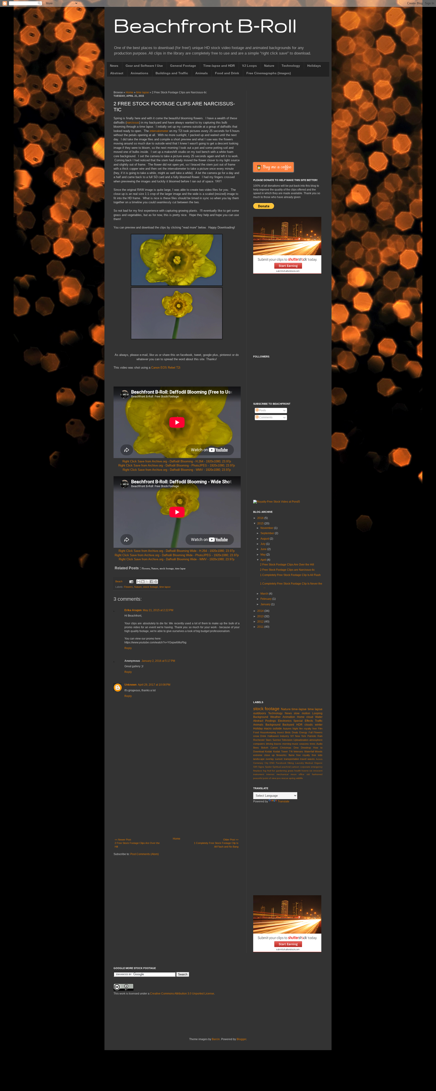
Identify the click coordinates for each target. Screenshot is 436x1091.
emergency (316, 767)
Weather (275, 717)
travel (303, 759)
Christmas (285, 747)
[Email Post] (131, 581)
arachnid (286, 767)
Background (272, 724)
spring (292, 778)
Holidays (314, 65)
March (264, 593)
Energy (303, 732)
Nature (269, 65)
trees (312, 743)
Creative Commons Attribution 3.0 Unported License (182, 993)
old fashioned (314, 774)
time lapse (142, 92)
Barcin (216, 1039)
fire (301, 728)
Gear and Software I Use (144, 65)
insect (280, 732)
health (297, 770)
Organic (318, 763)
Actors (319, 759)
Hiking (290, 763)
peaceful (257, 778)
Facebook (281, 763)
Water (318, 717)
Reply (128, 648)
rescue (284, 778)
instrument (258, 774)
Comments (265, 417)
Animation (288, 717)
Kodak (268, 751)
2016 (260, 518)
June (263, 549)
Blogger (241, 1039)
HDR (299, 724)
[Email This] (138, 581)
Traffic (318, 720)
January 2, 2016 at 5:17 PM (158, 660)
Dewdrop (306, 747)
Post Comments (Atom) (144, 854)
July (263, 544)
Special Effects (303, 720)
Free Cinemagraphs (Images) (268, 73)
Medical (309, 763)
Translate (283, 801)
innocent (317, 770)
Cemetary (258, 763)
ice (311, 770)
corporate (305, 767)
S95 (255, 767)
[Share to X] (147, 581)
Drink (263, 736)
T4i (290, 751)
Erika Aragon (132, 610)
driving (269, 743)
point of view (269, 778)
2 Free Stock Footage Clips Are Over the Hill (287, 564)
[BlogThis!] (143, 581)
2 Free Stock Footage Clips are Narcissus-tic (287, 569)
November (267, 528)
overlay (270, 759)
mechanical (282, 774)
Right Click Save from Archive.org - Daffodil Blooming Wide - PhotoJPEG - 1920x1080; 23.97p (177, 555)
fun (273, 770)
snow (256, 736)
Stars (269, 740)
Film (320, 728)
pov (279, 778)
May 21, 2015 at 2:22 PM (158, 610)
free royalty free (306, 755)
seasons (304, 743)
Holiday (258, 728)
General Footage (183, 65)
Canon (274, 747)
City (266, 763)
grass (290, 770)
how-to (305, 770)
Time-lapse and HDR (219, 65)
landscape (259, 759)
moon (294, 774)
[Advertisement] (177, 799)
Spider (268, 767)
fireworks (281, 755)
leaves (277, 743)
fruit (269, 770)
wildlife (299, 778)
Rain (319, 736)
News (114, 65)
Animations (139, 73)
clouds (309, 724)
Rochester (259, 740)
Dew (296, 747)
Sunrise (276, 740)
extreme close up (264, 755)
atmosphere (315, 740)
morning (286, 743)
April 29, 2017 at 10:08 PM (154, 684)
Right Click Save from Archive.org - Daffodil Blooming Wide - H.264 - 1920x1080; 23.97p (177, 551)
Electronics (285, 720)
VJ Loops (249, 65)
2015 (260, 523)
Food (256, 732)
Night (295, 728)
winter (318, 724)
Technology (291, 65)
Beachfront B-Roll (205, 25)
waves (311, 759)
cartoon (295, 767)
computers (259, 743)
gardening (281, 770)
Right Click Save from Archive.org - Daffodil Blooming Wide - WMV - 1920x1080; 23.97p (176, 559)
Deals (295, 732)
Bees (256, 747)
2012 (260, 621)
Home (129, 92)
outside (277, 728)
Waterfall (309, 751)
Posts (262, 410)
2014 (260, 610)
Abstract (116, 73)
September (267, 533)
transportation (291, 759)
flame (292, 755)
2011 (260, 626)
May (263, 554)
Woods (318, 751)
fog (264, 770)
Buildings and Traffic (172, 73)
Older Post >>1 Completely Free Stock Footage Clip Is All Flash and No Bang (216, 843)
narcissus (132, 122)
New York (300, 736)
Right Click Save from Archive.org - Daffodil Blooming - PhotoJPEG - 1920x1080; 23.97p (176, 465)
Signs (261, 767)
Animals (201, 73)
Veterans (298, 751)
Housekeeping (268, 732)
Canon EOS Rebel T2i (165, 367)
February (266, 598)
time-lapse (299, 709)
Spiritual (276, 767)
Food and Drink (227, 73)
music (295, 743)
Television (287, 740)
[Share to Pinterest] (156, 581)
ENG (272, 763)
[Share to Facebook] (151, 581)
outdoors (259, 713)
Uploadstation (300, 740)
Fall (310, 732)
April (263, 559)
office (301, 774)
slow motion (302, 713)
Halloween (273, 736)
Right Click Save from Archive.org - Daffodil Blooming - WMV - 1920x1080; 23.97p (177, 469)
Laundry (299, 763)
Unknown (130, 684)
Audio (319, 743)
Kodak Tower (280, 751)
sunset (278, 759)
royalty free (310, 728)
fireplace (257, 770)
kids (320, 755)
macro (268, 728)
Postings (270, 720)
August (265, 538)
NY (292, 736)
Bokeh (264, 747)
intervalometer (159, 131)
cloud (309, 717)
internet (270, 774)
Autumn (287, 728)
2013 (260, 616)
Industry (284, 736)
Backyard (288, 724)
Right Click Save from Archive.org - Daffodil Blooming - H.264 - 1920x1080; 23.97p (176, 461)
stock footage (150, 586)
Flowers (128, 586)
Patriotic (311, 736)
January (265, 604)
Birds (288, 732)
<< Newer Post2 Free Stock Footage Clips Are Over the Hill (137, 843)
